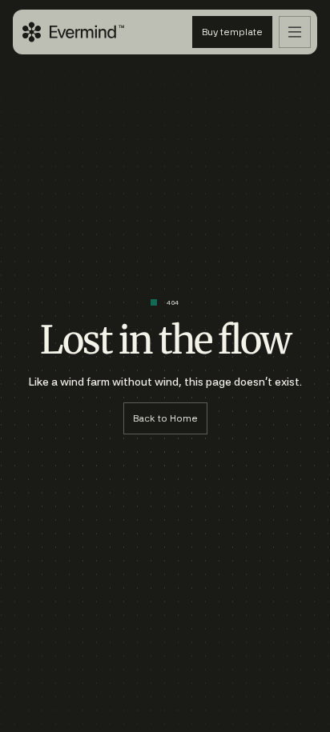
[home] (73, 32)
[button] (295, 32)
